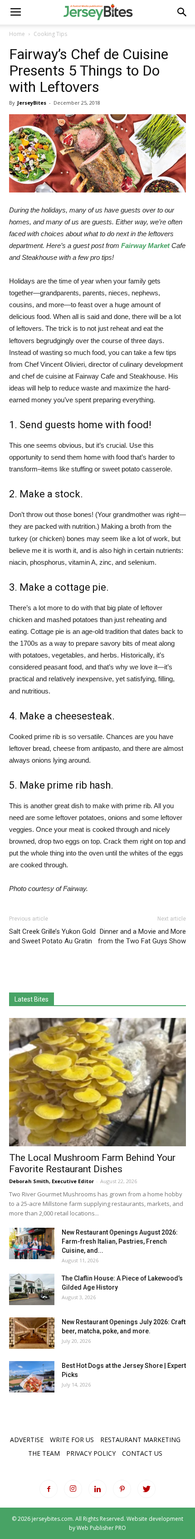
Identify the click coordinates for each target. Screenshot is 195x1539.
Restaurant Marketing (140, 1439)
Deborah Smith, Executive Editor (51, 1181)
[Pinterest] (122, 1489)
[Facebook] (48, 1489)
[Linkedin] (97, 1489)
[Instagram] (73, 1489)
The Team (44, 1453)
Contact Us (142, 1453)
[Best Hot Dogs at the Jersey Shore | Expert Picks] (31, 1376)
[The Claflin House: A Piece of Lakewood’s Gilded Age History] (31, 1289)
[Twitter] (146, 1489)
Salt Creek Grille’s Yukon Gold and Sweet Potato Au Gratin (52, 936)
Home (17, 34)
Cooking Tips (50, 34)
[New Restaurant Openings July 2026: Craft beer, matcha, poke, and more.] (31, 1333)
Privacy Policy (91, 1453)
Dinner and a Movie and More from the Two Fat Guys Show (142, 936)
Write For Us (72, 1439)
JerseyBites (31, 102)
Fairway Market (145, 245)
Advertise (27, 1439)
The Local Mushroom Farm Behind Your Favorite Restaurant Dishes (92, 1163)
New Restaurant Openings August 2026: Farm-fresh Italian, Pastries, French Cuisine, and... (120, 1241)
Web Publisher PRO (101, 1528)
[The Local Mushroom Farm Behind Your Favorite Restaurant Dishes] (97, 1082)
